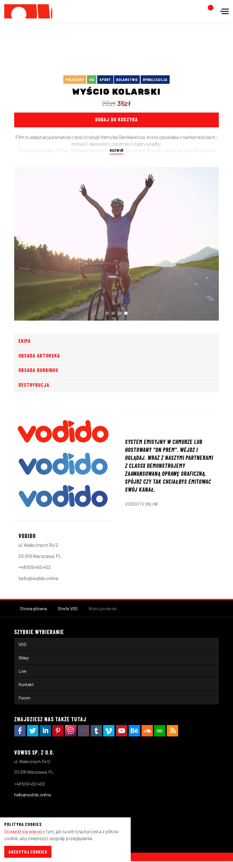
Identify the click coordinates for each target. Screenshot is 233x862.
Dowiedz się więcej (23, 831)
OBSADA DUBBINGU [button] (38, 370)
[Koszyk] (207, 11)
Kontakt (26, 684)
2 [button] (113, 313)
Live (22, 671)
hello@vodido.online (32, 794)
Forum (24, 697)
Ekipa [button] (24, 341)
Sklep (23, 657)
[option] (116, 244)
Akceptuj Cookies (28, 851)
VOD (22, 644)
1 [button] (107, 313)
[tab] (116, 341)
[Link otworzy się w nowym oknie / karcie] (20, 730)
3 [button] (119, 313)
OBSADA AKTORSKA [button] (39, 355)
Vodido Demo (28, 11)
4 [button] (126, 313)
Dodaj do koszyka (116, 119)
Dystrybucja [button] (33, 385)
